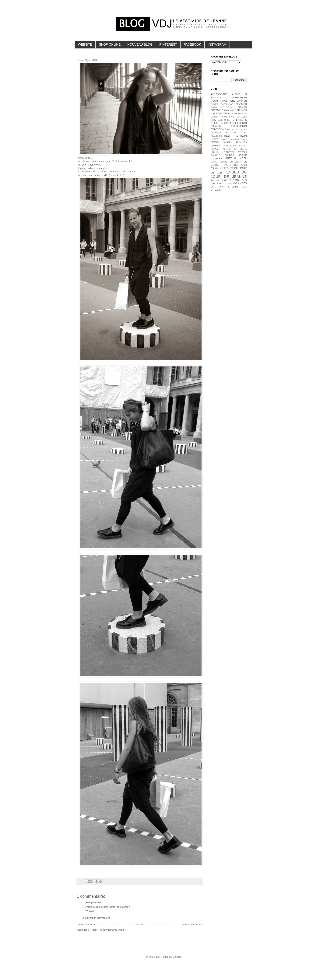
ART (225, 97)
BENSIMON (241, 104)
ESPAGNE (216, 126)
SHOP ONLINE (110, 44)
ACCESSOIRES (219, 94)
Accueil (139, 924)
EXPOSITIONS (218, 129)
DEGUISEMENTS (238, 123)
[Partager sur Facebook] (97, 881)
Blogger (177, 957)
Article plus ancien (192, 924)
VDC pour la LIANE (224, 186)
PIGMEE (243, 146)
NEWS (215, 142)
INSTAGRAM (217, 44)
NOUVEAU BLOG (140, 44)
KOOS (230, 129)
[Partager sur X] (93, 881)
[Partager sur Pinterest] (100, 881)
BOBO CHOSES (221, 107)
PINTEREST (168, 44)
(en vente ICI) (125, 161)
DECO (224, 123)
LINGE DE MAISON (235, 135)
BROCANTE (230, 110)
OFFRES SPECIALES (223, 145)
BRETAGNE (217, 110)
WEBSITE (85, 44)
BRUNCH (242, 110)
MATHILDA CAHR (238, 139)
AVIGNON (242, 101)
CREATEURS (240, 120)
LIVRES (214, 139)
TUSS (228, 183)
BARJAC (214, 104)
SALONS (215, 155)
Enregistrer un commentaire (96, 918)
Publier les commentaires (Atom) (108, 930)
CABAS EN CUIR (220, 113)
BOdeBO (242, 107)
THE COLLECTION (220, 180)
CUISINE (215, 123)
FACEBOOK (192, 44)
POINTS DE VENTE (234, 149)
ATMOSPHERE (227, 101)
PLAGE (214, 149)
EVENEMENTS (239, 126)
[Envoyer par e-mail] (86, 881)
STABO (214, 162)
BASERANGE (227, 104)
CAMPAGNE (228, 117)
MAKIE (224, 139)
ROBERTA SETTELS (235, 152)
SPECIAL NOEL (236, 158)
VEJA (244, 187)
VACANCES (240, 183)
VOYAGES (217, 189)
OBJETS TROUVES (235, 142)
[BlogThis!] (90, 881)
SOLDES (229, 155)
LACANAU (238, 129)
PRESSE (215, 152)
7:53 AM (89, 911)
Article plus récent (87, 924)
